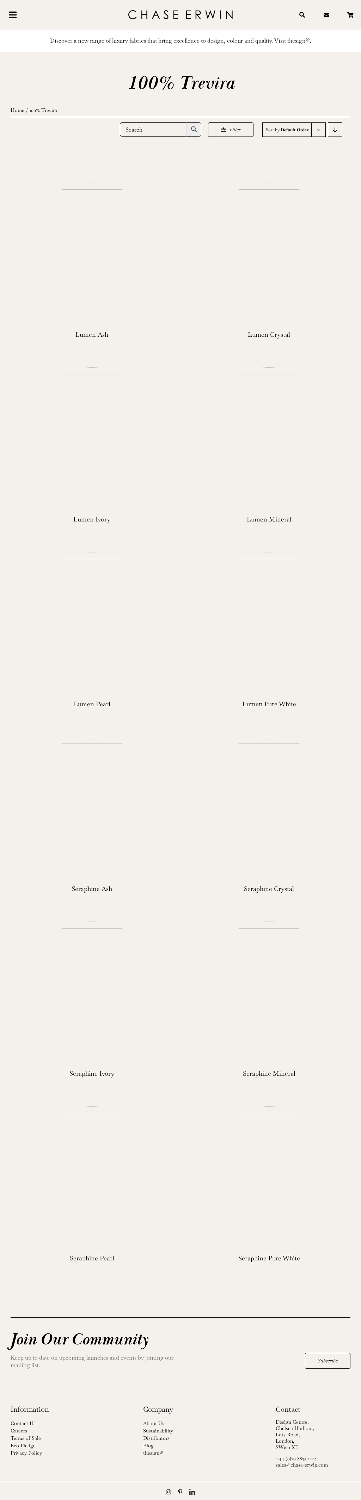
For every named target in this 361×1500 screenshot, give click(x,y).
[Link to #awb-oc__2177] (302, 15)
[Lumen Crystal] (269, 253)
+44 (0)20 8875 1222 (296, 1458)
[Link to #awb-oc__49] (31, 15)
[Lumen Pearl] (92, 622)
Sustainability (158, 1431)
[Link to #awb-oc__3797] (327, 15)
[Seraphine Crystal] (269, 807)
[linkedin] (192, 1492)
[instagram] (168, 1492)
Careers (19, 1431)
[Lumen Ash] (92, 253)
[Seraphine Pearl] (92, 1176)
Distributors (156, 1438)
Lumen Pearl (92, 704)
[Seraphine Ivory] (92, 992)
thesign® (153, 1453)
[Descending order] (335, 130)
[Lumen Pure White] (269, 622)
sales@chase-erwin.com (302, 1465)
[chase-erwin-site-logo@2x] (180, 13)
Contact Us (23, 1423)
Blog (148, 1445)
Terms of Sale (26, 1438)
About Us (153, 1423)
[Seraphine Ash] (92, 807)
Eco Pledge (23, 1445)
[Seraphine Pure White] (269, 1176)
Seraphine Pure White (269, 1258)
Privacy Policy (26, 1453)
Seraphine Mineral (269, 1073)
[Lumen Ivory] (92, 437)
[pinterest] (180, 1492)
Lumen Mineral (269, 519)
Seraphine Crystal (269, 889)
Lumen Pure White (269, 704)
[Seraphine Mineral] (269, 992)
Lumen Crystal (269, 334)
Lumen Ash (91, 334)
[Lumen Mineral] (269, 437)
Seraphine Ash (92, 889)
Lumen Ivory (91, 519)
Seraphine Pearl (92, 1258)
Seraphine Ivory (91, 1073)
